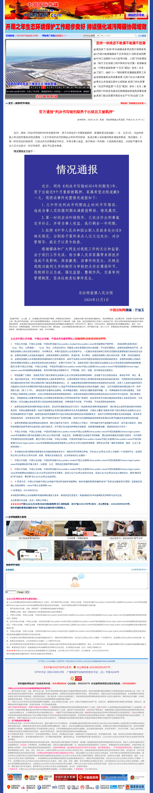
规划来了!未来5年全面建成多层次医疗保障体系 (121, 49)
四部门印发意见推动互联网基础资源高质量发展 (121, 91)
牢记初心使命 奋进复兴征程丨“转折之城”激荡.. (81, 91)
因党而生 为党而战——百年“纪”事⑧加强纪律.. (39, 91)
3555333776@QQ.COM (27, 36)
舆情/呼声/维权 (22, 103)
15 (88, 87)
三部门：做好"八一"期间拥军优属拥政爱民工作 (121, 72)
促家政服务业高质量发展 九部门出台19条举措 (120, 77)
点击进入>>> (61, 36)
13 (80, 87)
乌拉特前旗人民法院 (115, 119)
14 (84, 87)
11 (72, 87)
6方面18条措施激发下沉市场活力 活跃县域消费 (121, 54)
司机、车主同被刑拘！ (77, 551)
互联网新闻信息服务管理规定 (52, 609)
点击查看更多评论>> (139, 570)
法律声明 (60, 661)
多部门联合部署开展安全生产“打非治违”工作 (120, 95)
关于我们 (41, 661)
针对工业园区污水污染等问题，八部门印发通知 (121, 58)
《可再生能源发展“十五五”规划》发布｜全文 (120, 68)
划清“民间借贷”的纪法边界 (125, 551)
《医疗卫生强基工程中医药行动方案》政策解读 (121, 63)
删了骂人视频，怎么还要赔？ (29, 551)
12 (76, 87)
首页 (10, 103)
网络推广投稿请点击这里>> (133, 103)
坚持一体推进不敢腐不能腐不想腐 (121, 43)
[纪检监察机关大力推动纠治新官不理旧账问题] (76, 30)
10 (68, 87)
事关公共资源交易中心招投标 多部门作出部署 (120, 81)
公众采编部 (50, 661)
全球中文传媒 (29, 8)
